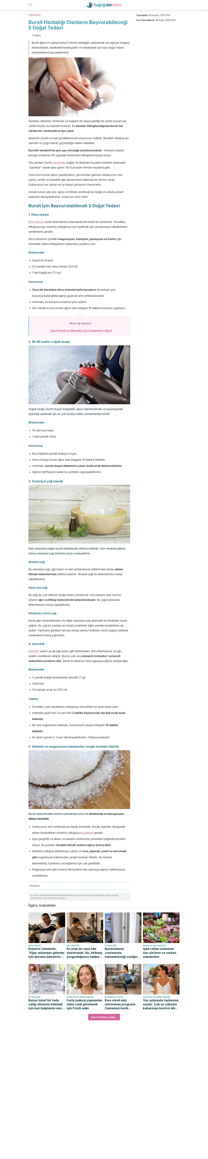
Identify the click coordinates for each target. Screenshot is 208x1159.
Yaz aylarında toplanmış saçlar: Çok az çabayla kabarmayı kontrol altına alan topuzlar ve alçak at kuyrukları (161, 1004)
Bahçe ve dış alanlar (154, 945)
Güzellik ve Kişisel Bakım (80, 997)
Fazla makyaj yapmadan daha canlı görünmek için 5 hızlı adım (84, 1004)
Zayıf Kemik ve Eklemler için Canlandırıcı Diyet (81, 330)
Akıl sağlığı (34, 945)
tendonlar (59, 162)
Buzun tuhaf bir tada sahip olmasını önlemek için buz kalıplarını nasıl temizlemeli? (45, 1004)
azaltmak (87, 832)
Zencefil (33, 651)
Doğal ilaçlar (34, 15)
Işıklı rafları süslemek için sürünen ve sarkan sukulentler (159, 953)
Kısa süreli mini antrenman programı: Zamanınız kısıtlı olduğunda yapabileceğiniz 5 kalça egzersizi (122, 1004)
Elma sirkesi (35, 221)
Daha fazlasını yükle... (104, 1017)
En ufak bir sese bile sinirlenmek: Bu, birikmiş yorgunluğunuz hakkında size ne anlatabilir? (85, 953)
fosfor (112, 239)
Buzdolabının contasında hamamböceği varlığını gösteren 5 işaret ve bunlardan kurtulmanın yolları (121, 953)
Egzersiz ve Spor (114, 997)
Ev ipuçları (110, 945)
